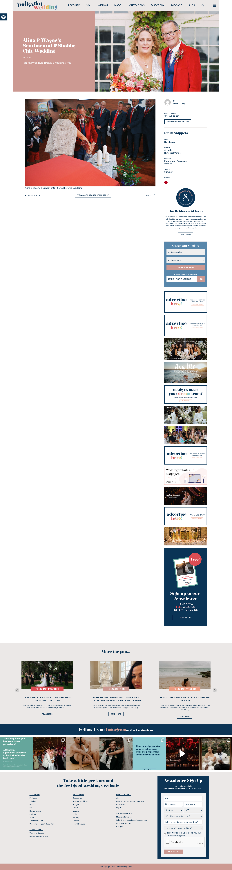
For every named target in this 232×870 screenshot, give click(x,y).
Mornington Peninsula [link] (175, 161)
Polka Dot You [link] (116, 688)
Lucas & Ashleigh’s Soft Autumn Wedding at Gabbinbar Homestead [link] (47, 698)
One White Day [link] (171, 116)
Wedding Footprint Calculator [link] (42, 824)
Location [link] (76, 811)
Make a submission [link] (124, 817)
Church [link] (168, 150)
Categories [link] (77, 798)
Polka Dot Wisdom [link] (184, 688)
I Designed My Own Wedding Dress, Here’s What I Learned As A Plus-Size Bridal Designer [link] (116, 698)
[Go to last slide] (17, 690)
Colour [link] (75, 808)
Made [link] (117, 5)
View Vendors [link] (185, 267)
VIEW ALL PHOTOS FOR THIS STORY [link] (93, 195)
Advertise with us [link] (123, 823)
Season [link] (76, 821)
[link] (3, 16)
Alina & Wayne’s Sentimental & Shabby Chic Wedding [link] (54, 188)
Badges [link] (119, 827)
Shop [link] (191, 5)
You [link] (89, 5)
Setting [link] (76, 817)
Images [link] (76, 805)
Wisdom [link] (103, 5)
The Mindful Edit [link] (36, 821)
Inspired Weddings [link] (33, 63)
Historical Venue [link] (172, 153)
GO (201, 279)
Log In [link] (118, 808)
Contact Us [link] (120, 805)
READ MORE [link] (185, 235)
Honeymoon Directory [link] (39, 836)
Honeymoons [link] (136, 5)
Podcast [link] (176, 5)
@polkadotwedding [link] (141, 730)
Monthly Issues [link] (79, 824)
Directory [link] (157, 5)
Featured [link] (74, 5)
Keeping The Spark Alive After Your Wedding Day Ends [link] (185, 698)
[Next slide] (215, 690)
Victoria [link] (168, 163)
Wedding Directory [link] (37, 833)
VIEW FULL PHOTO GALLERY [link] (178, 122)
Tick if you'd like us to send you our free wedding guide (184, 834)
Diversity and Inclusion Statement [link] (130, 801)
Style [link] (75, 814)
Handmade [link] (169, 142)
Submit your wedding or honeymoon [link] (131, 820)
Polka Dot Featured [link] (47, 688)
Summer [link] (168, 172)
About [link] (118, 798)
